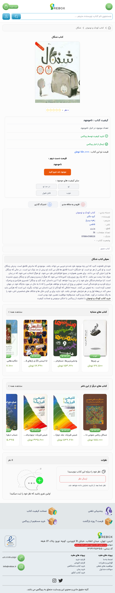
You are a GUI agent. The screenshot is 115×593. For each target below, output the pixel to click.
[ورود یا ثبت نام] (6, 16)
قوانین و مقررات (106, 563)
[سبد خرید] (6, 6)
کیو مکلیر (91, 216)
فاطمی (92, 224)
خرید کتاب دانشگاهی (76, 566)
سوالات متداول (106, 569)
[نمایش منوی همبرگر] (109, 6)
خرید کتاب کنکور (78, 572)
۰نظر (66, 110)
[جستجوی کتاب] (16, 16)
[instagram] (54, 580)
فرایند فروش (79, 563)
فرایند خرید (80, 559)
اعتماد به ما (108, 559)
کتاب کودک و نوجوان (85, 213)
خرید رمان (81, 569)
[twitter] (60, 580)
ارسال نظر (82, 479)
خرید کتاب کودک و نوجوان (98, 298)
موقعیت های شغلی (104, 566)
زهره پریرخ (90, 220)
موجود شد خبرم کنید (57, 172)
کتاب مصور (105, 248)
